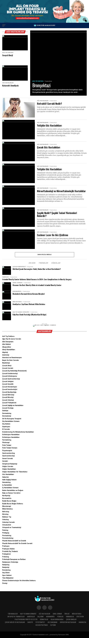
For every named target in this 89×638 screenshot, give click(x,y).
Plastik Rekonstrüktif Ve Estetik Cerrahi (17, 543)
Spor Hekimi (7, 575)
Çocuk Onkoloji (8, 400)
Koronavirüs (6, 498)
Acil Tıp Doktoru (8, 336)
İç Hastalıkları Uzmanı (10, 488)
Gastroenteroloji (8, 456)
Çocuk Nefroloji (8, 395)
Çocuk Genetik (7, 384)
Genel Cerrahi (7, 458)
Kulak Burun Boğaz (9, 501)
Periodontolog (7, 538)
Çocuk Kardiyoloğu (9, 392)
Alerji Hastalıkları (8, 350)
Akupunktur (6, 347)
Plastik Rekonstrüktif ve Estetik (14, 541)
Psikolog (5, 557)
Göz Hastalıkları (8, 474)
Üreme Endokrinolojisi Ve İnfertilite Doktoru (19, 581)
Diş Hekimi (6, 424)
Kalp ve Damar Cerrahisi (11, 493)
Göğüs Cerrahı (7, 466)
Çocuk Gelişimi (7, 381)
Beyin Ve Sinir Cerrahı (10, 360)
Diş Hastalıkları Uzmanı (10, 421)
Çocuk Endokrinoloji (10, 373)
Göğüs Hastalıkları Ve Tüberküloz (14, 472)
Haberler (5, 477)
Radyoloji (5, 567)
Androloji (5, 355)
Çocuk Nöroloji (7, 397)
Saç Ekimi (6, 573)
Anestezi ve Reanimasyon (12, 357)
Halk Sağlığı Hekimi (9, 480)
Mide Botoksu (7, 509)
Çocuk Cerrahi (7, 368)
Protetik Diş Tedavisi (10, 551)
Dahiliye (5, 411)
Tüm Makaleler (8, 578)
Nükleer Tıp (6, 517)
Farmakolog (6, 440)
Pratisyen (5, 546)
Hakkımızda (82, 622)
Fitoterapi (6, 442)
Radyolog (5, 565)
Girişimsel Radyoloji (9, 464)
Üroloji (4, 583)
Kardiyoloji (6, 496)
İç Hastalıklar (7, 485)
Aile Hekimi (6, 344)
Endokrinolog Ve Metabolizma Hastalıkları (18, 432)
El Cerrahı (6, 429)
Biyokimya (6, 363)
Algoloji (5, 352)
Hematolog (6, 482)
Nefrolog (5, 512)
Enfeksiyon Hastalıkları (11, 435)
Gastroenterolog (8, 453)
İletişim (53, 625)
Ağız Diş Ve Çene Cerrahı (11, 339)
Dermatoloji (6, 416)
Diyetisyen (6, 427)
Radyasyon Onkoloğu (10, 562)
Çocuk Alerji (6, 366)
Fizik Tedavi (6, 445)
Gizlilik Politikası (41, 625)
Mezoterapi (6, 506)
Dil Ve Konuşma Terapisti (11, 419)
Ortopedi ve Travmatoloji (11, 527)
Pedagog (5, 533)
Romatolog (6, 570)
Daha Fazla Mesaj (44, 254)
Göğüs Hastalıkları (9, 469)
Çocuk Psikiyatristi (9, 403)
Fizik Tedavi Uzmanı (9, 448)
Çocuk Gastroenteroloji (11, 379)
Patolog (5, 530)
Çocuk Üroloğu (7, 408)
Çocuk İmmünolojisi (9, 389)
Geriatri (5, 461)
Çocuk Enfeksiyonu (9, 376)
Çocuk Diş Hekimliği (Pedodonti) (14, 371)
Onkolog (5, 519)
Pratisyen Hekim (8, 549)
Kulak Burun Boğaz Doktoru (12, 504)
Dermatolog (6, 413)
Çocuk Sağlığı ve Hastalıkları (12, 405)
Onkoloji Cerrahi (8, 522)
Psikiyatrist (6, 554)
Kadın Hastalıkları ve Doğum (12, 490)
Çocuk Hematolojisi (9, 387)
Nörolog (5, 514)
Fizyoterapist (7, 451)
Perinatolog (6, 535)
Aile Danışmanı (7, 342)
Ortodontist (6, 525)
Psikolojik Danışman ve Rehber (14, 559)
